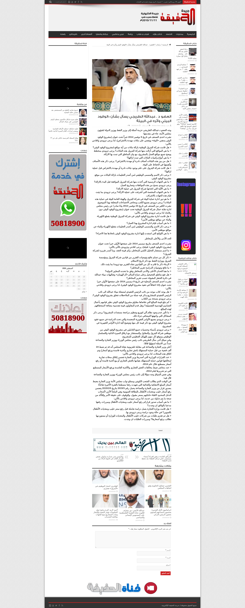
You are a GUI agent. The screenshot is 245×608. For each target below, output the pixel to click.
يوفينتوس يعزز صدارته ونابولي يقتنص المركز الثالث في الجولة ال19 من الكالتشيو (109, 458)
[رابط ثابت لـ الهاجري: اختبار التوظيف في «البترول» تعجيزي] (105, 483)
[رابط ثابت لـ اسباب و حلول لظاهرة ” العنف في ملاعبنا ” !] (193, 285)
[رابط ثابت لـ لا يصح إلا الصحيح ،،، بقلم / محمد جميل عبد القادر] (193, 331)
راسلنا (62, 34)
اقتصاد (169, 34)
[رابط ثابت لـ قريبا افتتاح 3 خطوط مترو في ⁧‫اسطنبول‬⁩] (193, 94)
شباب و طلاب (143, 34)
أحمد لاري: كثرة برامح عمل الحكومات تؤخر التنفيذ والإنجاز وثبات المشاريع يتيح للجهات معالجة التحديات (106, 513)
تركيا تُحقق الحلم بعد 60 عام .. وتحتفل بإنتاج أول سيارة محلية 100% (186, 53)
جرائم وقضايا (102, 34)
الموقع (168, 565)
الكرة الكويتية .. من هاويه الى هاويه (182, 305)
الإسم (169, 550)
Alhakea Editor (156, 125)
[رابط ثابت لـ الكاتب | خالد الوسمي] (193, 159)
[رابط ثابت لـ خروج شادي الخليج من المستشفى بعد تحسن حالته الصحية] (83, 116)
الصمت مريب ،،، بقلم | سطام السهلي (182, 316)
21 (56, 283)
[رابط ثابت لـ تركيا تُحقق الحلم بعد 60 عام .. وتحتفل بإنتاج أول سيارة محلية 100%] (193, 55)
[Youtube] (72, 1)
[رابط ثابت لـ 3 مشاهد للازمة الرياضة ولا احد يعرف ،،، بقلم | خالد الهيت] (193, 296)
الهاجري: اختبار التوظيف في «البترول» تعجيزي (106, 487)
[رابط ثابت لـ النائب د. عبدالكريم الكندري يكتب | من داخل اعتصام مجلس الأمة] (193, 105)
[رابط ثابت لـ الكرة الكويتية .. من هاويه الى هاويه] (193, 309)
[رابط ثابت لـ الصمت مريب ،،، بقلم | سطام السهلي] (193, 320)
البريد (169, 558)
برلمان (158, 45)
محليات (179, 34)
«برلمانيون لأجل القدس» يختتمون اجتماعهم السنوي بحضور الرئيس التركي (160, 512)
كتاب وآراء (157, 34)
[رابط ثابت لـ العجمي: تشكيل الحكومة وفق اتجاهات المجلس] (158, 483)
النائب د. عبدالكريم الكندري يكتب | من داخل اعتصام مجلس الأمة (187, 104)
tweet (161, 430)
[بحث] (50, 2)
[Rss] (81, 1)
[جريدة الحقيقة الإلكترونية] (168, 25)
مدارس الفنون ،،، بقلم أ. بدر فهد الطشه (182, 80)
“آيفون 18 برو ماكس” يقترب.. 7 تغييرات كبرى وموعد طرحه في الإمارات (158, 2)
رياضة (130, 34)
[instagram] (69, 1)
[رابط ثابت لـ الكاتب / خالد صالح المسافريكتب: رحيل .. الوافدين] (193, 169)
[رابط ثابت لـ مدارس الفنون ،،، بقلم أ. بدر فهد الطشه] (193, 84)
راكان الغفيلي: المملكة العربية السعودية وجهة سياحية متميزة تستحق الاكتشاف (187, 268)
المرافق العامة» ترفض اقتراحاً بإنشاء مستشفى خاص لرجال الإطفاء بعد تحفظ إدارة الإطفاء (156, 458)
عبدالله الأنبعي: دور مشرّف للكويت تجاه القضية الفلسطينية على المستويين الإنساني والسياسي (131, 513)
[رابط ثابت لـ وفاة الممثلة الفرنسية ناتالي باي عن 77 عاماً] (83, 144)
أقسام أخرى (86, 34)
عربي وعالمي (118, 34)
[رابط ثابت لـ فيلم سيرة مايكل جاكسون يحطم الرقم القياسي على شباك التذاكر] (83, 125)
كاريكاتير (73, 34)
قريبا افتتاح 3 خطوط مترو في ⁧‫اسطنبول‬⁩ (182, 91)
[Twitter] (75, 1)
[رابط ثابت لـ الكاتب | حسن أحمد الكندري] (193, 150)
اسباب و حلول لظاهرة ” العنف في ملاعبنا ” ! (182, 281)
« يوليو (84, 291)
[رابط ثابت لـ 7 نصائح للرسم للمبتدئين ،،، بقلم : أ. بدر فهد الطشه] (193, 71)
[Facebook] (78, 1)
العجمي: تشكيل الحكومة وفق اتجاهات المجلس (159, 487)
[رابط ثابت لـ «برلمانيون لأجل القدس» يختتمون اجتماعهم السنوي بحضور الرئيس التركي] (158, 507)
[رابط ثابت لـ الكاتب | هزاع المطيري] (193, 141)
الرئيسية (191, 34)
